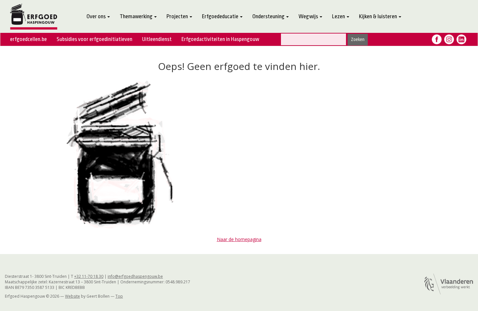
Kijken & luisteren (378, 16)
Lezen (339, 16)
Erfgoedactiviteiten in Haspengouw (220, 39)
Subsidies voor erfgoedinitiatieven (94, 39)
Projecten (177, 16)
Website (72, 296)
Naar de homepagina (239, 239)
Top (119, 296)
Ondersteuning (268, 16)
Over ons (96, 16)
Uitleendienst (157, 39)
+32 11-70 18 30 (88, 276)
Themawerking (136, 16)
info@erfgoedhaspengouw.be (135, 276)
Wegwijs (309, 16)
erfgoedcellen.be (28, 39)
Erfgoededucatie (220, 16)
